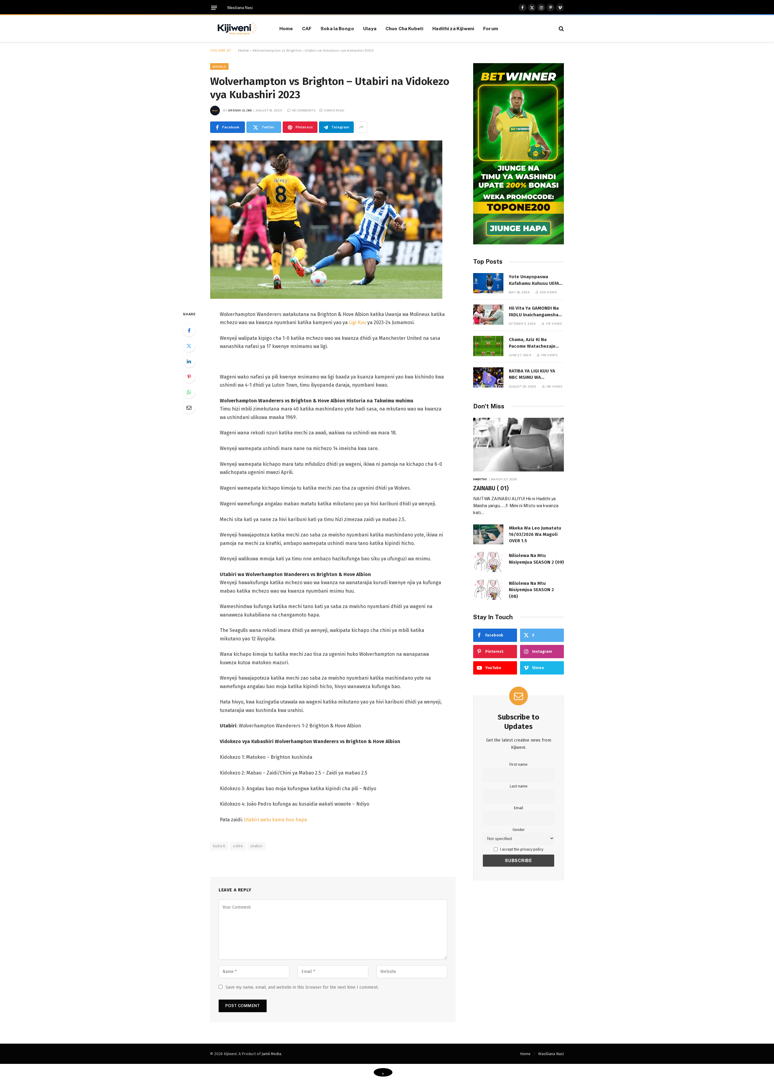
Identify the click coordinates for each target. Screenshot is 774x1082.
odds (238, 846)
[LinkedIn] (189, 361)
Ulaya (369, 28)
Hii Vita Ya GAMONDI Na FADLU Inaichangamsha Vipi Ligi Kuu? (534, 311)
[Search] (561, 28)
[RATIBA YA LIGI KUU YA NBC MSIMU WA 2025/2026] (488, 377)
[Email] (189, 407)
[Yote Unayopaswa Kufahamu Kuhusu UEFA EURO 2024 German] (488, 283)
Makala (219, 66)
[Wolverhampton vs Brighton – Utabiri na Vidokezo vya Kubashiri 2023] (326, 297)
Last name (519, 786)
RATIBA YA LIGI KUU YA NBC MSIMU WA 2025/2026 (532, 374)
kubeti (219, 846)
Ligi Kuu (357, 322)
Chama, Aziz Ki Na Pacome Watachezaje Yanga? (532, 343)
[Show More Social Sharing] (361, 127)
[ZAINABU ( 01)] (518, 445)
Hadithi (480, 479)
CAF (306, 28)
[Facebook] (189, 330)
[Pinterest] (189, 377)
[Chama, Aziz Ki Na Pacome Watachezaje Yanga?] (488, 346)
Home (286, 28)
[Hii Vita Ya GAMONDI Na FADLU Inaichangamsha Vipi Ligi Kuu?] (488, 314)
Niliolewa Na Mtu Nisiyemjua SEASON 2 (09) (536, 559)
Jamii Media (271, 1053)
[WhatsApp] (189, 392)
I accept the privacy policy (521, 849)
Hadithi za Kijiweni (453, 28)
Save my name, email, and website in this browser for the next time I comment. (302, 987)
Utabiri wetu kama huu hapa (275, 820)
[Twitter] (189, 346)
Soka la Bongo (337, 28)
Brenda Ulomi (240, 110)
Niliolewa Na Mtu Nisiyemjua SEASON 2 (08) (531, 590)
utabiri (256, 846)
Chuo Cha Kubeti (404, 28)
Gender (518, 829)
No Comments (304, 110)
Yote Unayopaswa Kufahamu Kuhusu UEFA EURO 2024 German (534, 280)
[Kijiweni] (237, 28)
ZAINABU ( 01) (491, 488)
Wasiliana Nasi (240, 7)
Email (518, 808)
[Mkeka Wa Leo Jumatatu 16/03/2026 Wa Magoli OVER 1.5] (488, 534)
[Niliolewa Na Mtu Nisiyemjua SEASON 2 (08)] (488, 590)
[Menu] (214, 8)
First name (518, 764)
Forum (490, 28)
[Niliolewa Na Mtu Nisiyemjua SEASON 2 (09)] (488, 562)
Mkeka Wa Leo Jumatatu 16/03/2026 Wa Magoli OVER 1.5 (535, 534)
